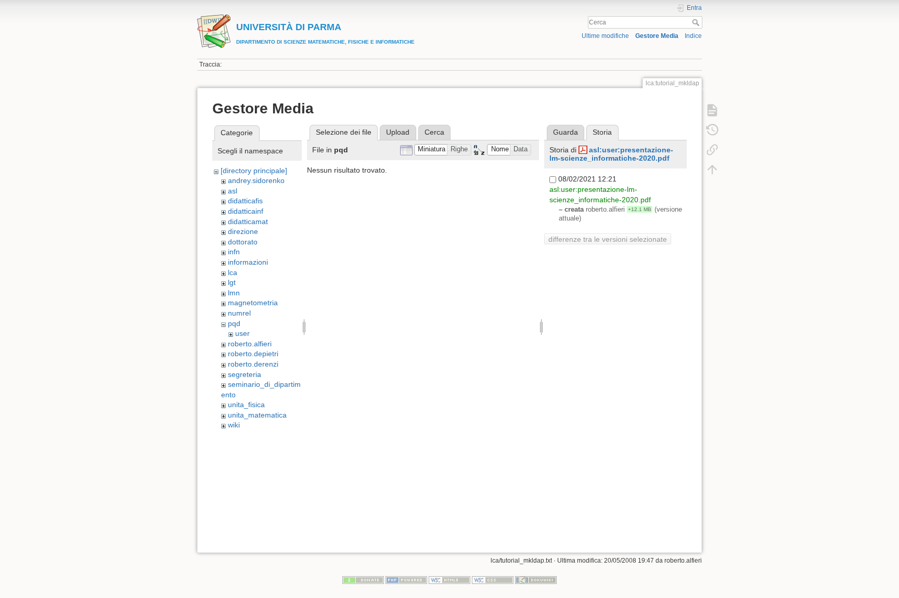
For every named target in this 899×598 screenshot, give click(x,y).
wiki (234, 425)
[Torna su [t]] (712, 169)
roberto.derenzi (253, 364)
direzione (243, 231)
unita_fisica (246, 404)
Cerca (697, 22)
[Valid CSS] (492, 579)
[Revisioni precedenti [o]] (712, 130)
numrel (239, 313)
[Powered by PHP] (406, 579)
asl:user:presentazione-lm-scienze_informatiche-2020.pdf (611, 154)
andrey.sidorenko (256, 180)
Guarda (565, 132)
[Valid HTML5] (449, 579)
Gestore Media (656, 36)
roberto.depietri (253, 353)
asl (232, 191)
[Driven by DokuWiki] (536, 579)
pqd (234, 323)
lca (232, 272)
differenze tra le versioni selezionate (607, 239)
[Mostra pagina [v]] (712, 110)
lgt (232, 282)
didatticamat (248, 221)
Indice (693, 36)
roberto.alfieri (250, 344)
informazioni (248, 262)
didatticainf (245, 211)
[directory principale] (254, 170)
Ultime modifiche (605, 36)
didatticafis (245, 201)
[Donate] (363, 579)
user (242, 333)
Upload (397, 132)
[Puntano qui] (712, 150)
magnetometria (253, 302)
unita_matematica (257, 415)
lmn (234, 293)
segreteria (244, 374)
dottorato (243, 242)
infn (234, 252)
